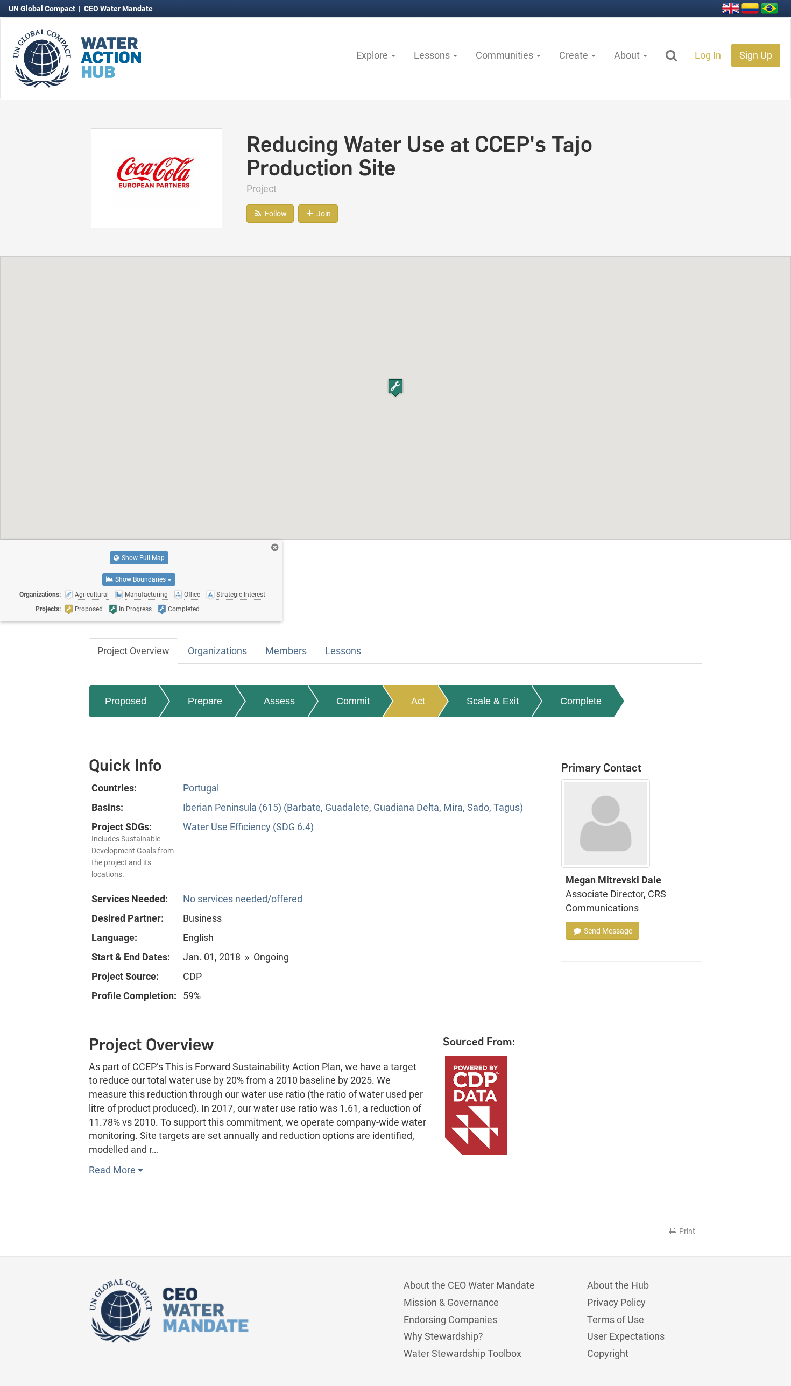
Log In (708, 55)
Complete (581, 701)
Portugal (201, 788)
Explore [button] (373, 55)
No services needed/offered (242, 898)
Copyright (607, 1353)
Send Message (607, 931)
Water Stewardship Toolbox (462, 1353)
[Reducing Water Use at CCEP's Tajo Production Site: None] (156, 177)
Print (686, 1231)
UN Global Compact (43, 8)
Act (418, 701)
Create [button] (574, 55)
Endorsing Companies (450, 1319)
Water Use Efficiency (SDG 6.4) (248, 826)
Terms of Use (615, 1319)
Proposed (125, 701)
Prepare (205, 701)
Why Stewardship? (443, 1336)
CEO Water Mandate (118, 8)
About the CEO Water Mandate (469, 1285)
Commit (353, 701)
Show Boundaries (140, 579)
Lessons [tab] (343, 650)
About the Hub (618, 1285)
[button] (395, 388)
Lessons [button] (433, 55)
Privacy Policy (616, 1302)
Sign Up (755, 55)
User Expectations (626, 1336)
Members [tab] (286, 650)
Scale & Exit (493, 701)
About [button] (628, 55)
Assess (279, 701)
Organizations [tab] (217, 650)
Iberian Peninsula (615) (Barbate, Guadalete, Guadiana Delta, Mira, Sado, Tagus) (353, 807)
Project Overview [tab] (133, 650)
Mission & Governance (451, 1302)
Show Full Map (142, 558)
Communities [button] (505, 55)
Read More (113, 1170)
